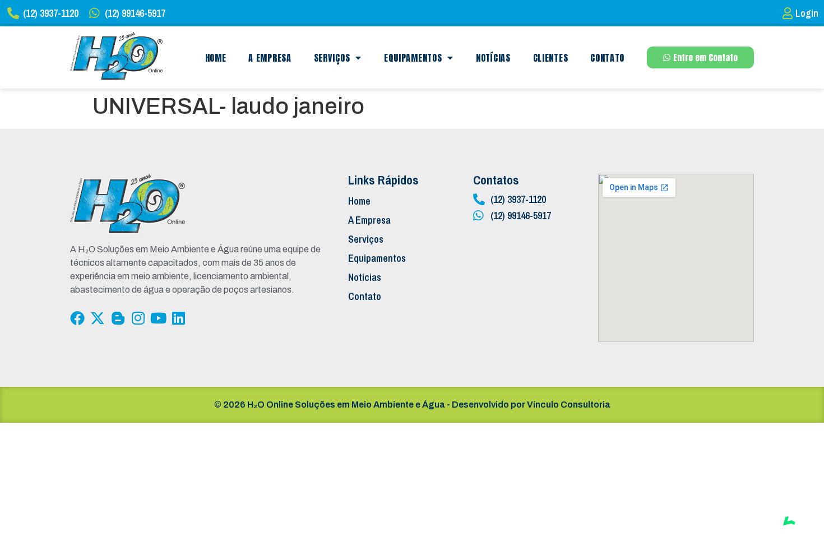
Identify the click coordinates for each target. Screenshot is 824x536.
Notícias (493, 57)
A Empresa (269, 57)
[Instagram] (138, 318)
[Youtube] (158, 318)
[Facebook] (77, 318)
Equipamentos (413, 57)
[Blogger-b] (117, 318)
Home (215, 57)
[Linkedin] (178, 318)
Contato (607, 57)
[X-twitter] (97, 318)
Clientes (550, 57)
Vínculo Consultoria (568, 404)
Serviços (332, 57)
